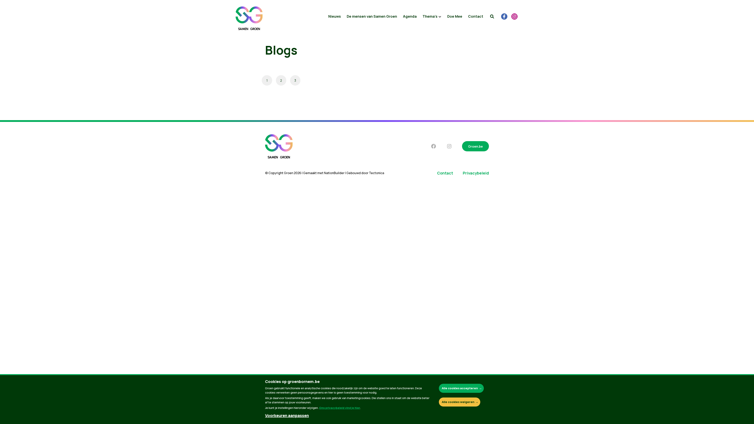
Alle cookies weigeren (458, 402)
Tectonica (376, 173)
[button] (492, 16)
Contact (475, 16)
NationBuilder (334, 173)
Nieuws (334, 16)
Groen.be (475, 146)
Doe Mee (454, 16)
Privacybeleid (476, 173)
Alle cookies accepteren (460, 388)
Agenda (410, 16)
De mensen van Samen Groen (372, 16)
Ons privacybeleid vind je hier (339, 408)
